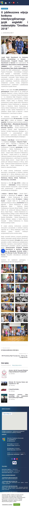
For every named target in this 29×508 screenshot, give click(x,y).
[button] (6, 3)
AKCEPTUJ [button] (16, 504)
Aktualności (4, 8)
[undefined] (9, 2)
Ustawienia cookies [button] (7, 504)
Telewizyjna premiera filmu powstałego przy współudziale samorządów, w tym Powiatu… (18, 396)
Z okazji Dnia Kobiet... (14, 389)
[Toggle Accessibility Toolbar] (3, 251)
